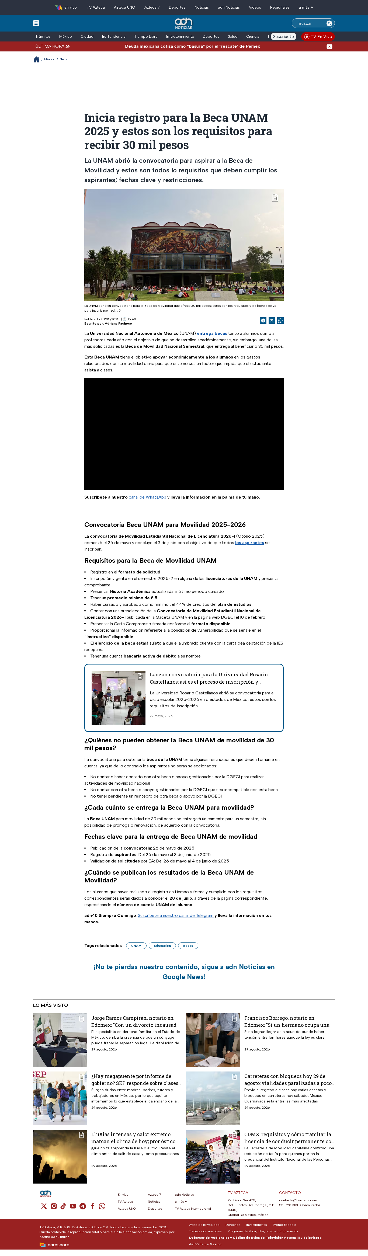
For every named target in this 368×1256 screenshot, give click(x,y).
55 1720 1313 (288, 1205)
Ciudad (87, 36)
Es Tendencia (114, 36)
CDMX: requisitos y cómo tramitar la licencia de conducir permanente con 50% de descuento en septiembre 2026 (289, 1137)
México (65, 36)
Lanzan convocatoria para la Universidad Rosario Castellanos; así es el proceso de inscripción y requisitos (209, 681)
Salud (233, 36)
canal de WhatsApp (147, 497)
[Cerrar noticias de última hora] (329, 46)
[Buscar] (329, 23)
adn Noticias (229, 7)
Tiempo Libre (146, 36)
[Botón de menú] (36, 23)
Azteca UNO (124, 7)
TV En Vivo (321, 36)
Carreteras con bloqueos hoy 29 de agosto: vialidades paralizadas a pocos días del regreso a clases (289, 1079)
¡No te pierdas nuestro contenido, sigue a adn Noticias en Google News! (184, 972)
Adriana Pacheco (118, 323)
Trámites (43, 36)
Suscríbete (283, 36)
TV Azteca (96, 7)
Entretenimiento (180, 36)
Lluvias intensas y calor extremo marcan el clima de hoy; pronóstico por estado (133, 1137)
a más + (306, 7)
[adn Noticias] (184, 23)
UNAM (136, 946)
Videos (255, 7)
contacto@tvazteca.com (298, 1200)
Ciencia (252, 36)
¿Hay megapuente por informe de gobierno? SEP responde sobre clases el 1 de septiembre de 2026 (134, 1079)
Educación (162, 946)
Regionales (280, 7)
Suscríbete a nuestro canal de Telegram (176, 915)
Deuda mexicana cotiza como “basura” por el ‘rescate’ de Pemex (170, 46)
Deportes (177, 7)
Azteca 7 (152, 7)
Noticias (202, 7)
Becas (188, 946)
